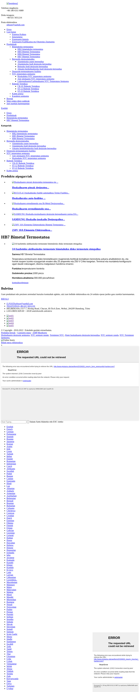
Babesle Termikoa (20, 84)
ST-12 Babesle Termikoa (28, 89)
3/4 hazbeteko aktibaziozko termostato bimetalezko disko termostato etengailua (56, 249)
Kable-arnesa (17, 93)
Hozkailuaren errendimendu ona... (31, 208)
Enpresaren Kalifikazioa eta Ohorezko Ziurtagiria (33, 42)
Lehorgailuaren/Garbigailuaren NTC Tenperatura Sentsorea (43, 81)
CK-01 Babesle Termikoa (29, 86)
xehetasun (24, 282)
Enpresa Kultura (19, 34)
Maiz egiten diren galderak (18, 101)
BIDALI (5, 299)
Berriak (10, 98)
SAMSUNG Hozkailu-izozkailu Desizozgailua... (38, 219)
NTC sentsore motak (40, 335)
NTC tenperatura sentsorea (23, 74)
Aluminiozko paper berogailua (31, 61)
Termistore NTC (57, 335)
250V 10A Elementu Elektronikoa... (32, 230)
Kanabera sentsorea (20, 96)
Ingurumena (17, 37)
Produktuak (12, 44)
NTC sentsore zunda (110, 335)
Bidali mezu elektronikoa (12, 342)
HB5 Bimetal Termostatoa (29, 51)
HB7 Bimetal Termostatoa (29, 56)
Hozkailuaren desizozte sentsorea (15, 335)
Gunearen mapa (24, 333)
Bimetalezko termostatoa (22, 47)
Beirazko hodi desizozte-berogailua (33, 66)
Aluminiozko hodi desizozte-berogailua (34, 64)
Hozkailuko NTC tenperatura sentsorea (34, 76)
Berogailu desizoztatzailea (23, 59)
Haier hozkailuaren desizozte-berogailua (82, 335)
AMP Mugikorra (40, 333)
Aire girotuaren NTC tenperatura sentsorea (36, 79)
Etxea (9, 29)
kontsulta (16, 282)
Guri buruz (11, 32)
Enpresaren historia (20, 39)
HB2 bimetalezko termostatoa (30, 49)
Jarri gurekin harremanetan (18, 103)
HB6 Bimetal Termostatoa (29, 54)
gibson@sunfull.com (15, 25)
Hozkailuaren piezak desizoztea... (30, 187)
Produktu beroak (8, 333)
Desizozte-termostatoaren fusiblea (26, 71)
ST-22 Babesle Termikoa (28, 91)
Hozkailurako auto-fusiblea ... (29, 198)
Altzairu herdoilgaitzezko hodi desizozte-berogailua (40, 69)
